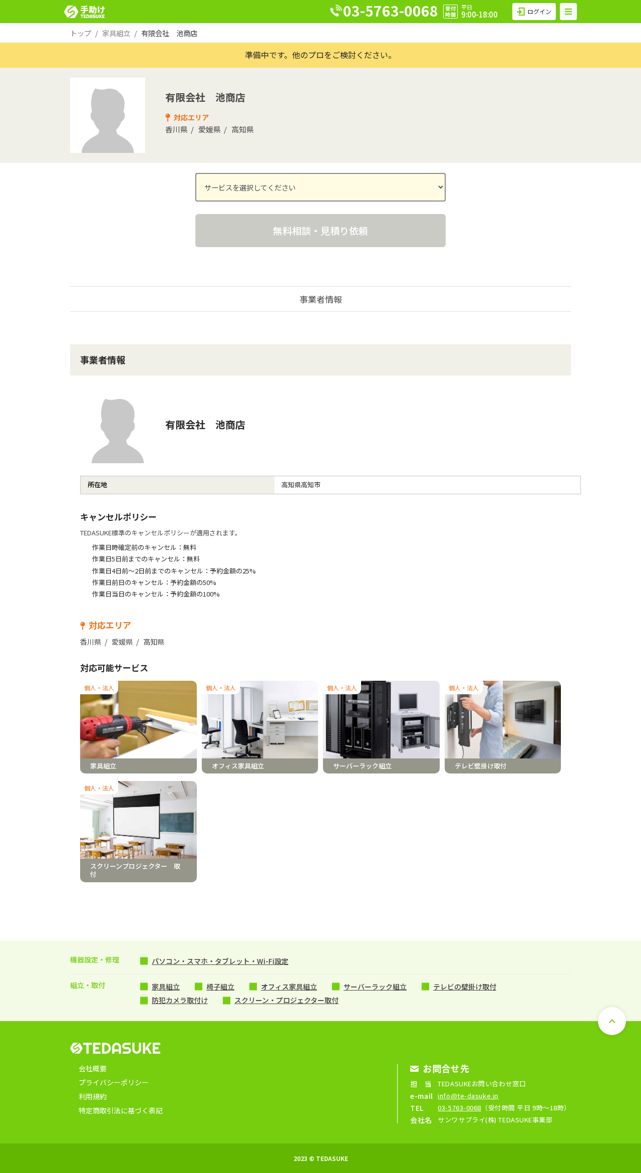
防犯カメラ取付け (180, 1000)
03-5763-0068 (459, 1107)
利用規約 (93, 1096)
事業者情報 (320, 299)
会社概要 (93, 1068)
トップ (80, 33)
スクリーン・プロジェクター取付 (286, 1000)
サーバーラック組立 (375, 987)
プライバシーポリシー (114, 1082)
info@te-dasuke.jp (468, 1095)
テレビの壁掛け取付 (464, 987)
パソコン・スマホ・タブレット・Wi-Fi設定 (220, 961)
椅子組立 (220, 987)
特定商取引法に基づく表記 (121, 1110)
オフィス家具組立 (289, 987)
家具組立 (116, 33)
